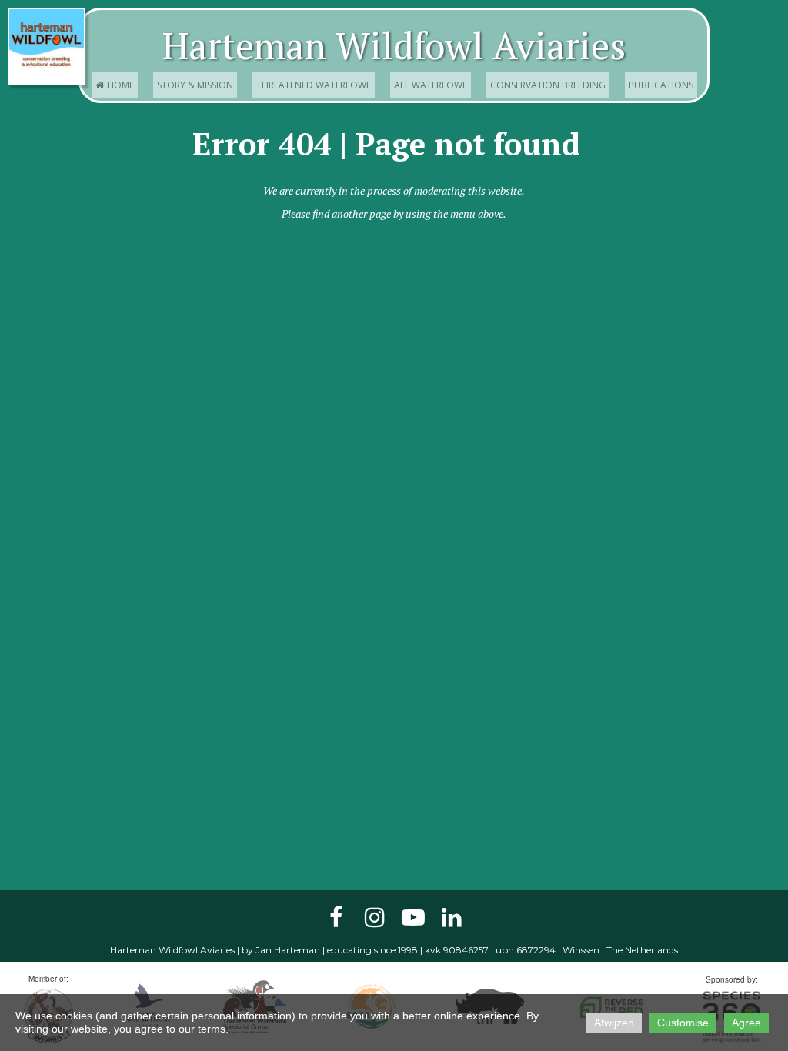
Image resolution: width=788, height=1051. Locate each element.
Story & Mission (195, 85)
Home (114, 85)
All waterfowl (430, 85)
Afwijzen (614, 1022)
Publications (661, 85)
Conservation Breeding (548, 85)
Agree (746, 1022)
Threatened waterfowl (313, 85)
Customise (683, 1022)
